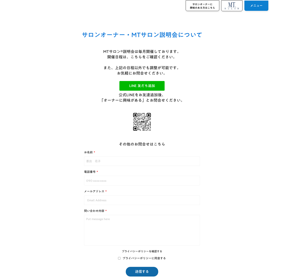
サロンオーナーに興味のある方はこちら (202, 6)
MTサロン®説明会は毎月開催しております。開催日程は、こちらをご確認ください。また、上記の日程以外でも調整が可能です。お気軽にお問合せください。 (142, 62)
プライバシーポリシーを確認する (142, 252)
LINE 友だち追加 (142, 86)
